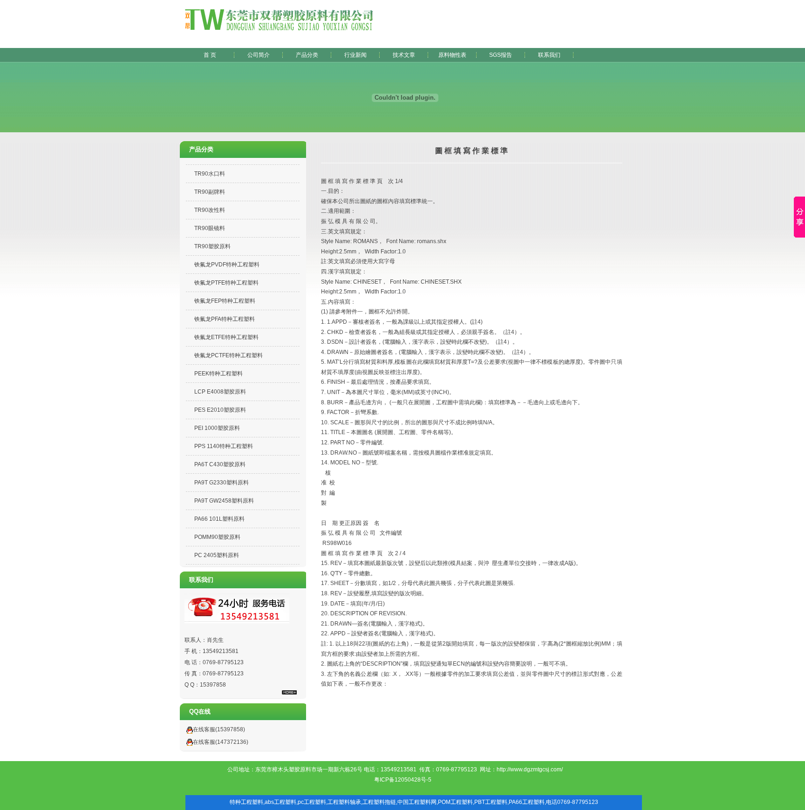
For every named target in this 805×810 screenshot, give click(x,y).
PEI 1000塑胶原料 (217, 428)
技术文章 (404, 55)
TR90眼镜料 (209, 228)
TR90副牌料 (209, 192)
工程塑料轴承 (344, 802)
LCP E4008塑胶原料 (220, 391)
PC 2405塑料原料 (216, 555)
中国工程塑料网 (417, 802)
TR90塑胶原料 (212, 246)
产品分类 (307, 55)
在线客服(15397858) (219, 729)
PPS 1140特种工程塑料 (223, 446)
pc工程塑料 (312, 802)
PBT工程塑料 (490, 802)
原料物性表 (452, 55)
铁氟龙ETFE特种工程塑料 (226, 337)
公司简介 (258, 55)
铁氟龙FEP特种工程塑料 (224, 301)
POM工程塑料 (455, 802)
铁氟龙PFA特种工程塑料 (224, 319)
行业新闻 (355, 55)
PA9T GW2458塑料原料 (224, 500)
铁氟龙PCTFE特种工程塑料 (228, 355)
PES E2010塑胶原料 (220, 410)
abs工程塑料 (280, 802)
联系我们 (549, 55)
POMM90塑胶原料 (217, 537)
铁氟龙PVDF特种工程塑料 (226, 264)
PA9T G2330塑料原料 (221, 482)
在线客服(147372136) (220, 742)
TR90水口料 (209, 173)
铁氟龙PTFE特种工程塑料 (226, 282)
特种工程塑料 (246, 802)
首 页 (210, 55)
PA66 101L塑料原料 (219, 519)
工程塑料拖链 (379, 802)
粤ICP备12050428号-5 (402, 779)
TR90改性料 (209, 210)
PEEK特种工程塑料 (218, 373)
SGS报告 (500, 55)
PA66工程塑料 (527, 802)
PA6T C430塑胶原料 (220, 464)
